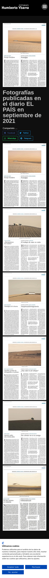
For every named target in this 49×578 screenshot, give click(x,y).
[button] (45, 7)
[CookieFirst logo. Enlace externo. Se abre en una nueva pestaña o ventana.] (3, 543)
